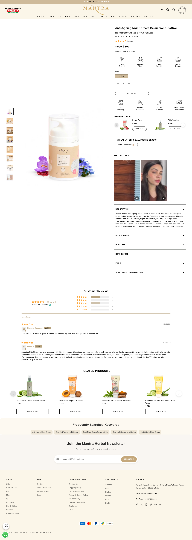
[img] (27, 324)
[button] (121, 41)
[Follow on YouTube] (155, 504)
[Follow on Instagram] (146, 504)
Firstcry (108, 499)
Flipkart (108, 492)
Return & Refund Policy (78, 495)
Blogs (39, 495)
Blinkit (107, 503)
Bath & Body (64, 17)
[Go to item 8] (10, 177)
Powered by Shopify (40, 532)
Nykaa (107, 488)
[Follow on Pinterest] (151, 504)
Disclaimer (73, 506)
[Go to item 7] (10, 168)
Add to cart (132, 93)
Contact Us (73, 484)
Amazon (108, 485)
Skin (52, 17)
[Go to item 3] (10, 130)
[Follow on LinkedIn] (160, 504)
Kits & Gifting (11, 506)
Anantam (103, 17)
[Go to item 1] (10, 111)
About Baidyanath (44, 488)
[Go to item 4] (10, 139)
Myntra (108, 496)
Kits (113, 17)
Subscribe (129, 459)
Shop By (135, 17)
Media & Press (43, 491)
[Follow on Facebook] (137, 504)
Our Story (149, 17)
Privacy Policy (74, 499)
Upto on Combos (96, 2)
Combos (123, 17)
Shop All (41, 17)
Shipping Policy (75, 488)
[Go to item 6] (10, 158)
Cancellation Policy (76, 491)
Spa (92, 17)
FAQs (71, 510)
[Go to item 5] (10, 149)
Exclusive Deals (12, 513)
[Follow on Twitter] (141, 504)
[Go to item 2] (10, 121)
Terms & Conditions (77, 502)
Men (85, 17)
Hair (76, 17)
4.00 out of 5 (50, 302)
